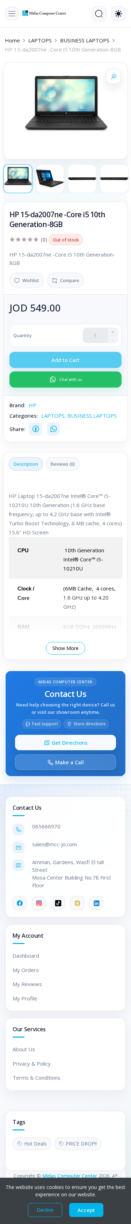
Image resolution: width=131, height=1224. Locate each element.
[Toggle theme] (118, 14)
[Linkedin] (96, 903)
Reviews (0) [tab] (63, 464)
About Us (24, 1049)
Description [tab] (26, 464)
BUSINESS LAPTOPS (84, 40)
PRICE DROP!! (81, 1143)
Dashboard (26, 955)
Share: (17, 428)
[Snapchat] (77, 903)
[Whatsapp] (53, 429)
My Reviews (27, 983)
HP (32, 405)
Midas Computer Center (69, 1175)
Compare (69, 280)
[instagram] (39, 903)
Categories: (23, 415)
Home (12, 40)
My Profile (25, 998)
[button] (12, 13)
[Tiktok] (58, 903)
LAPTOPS (40, 40)
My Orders (26, 969)
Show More (65, 648)
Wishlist (30, 280)
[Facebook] (35, 429)
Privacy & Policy (32, 1063)
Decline (45, 1209)
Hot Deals (35, 1143)
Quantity (22, 335)
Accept (86, 1209)
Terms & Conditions (36, 1077)
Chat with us (70, 379)
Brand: (17, 405)
